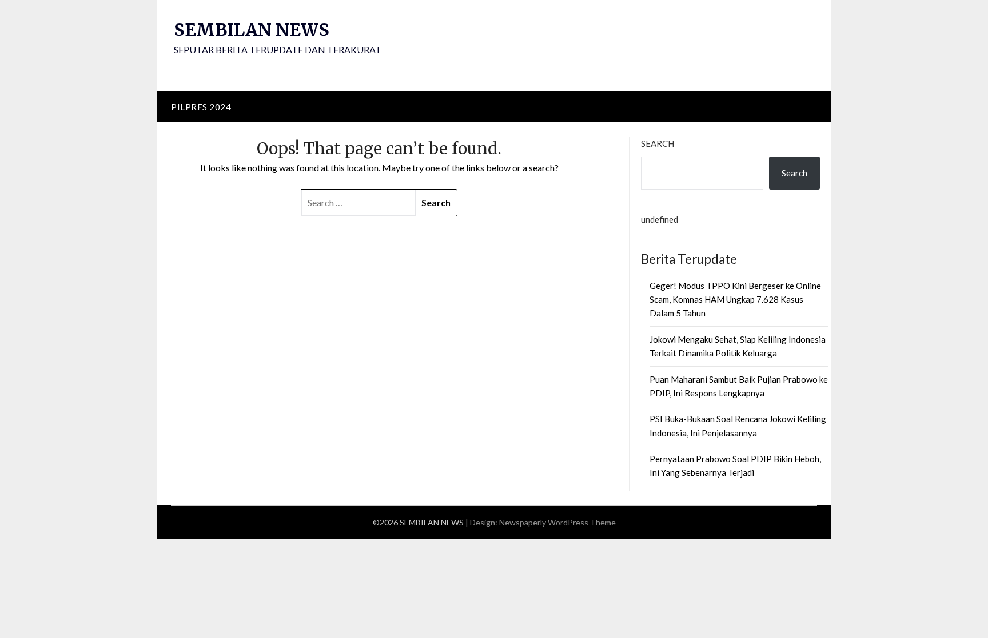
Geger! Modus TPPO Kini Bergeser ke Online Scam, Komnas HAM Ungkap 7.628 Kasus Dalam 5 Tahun (735, 299)
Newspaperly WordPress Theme (557, 522)
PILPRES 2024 (201, 107)
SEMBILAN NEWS (251, 30)
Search (657, 143)
